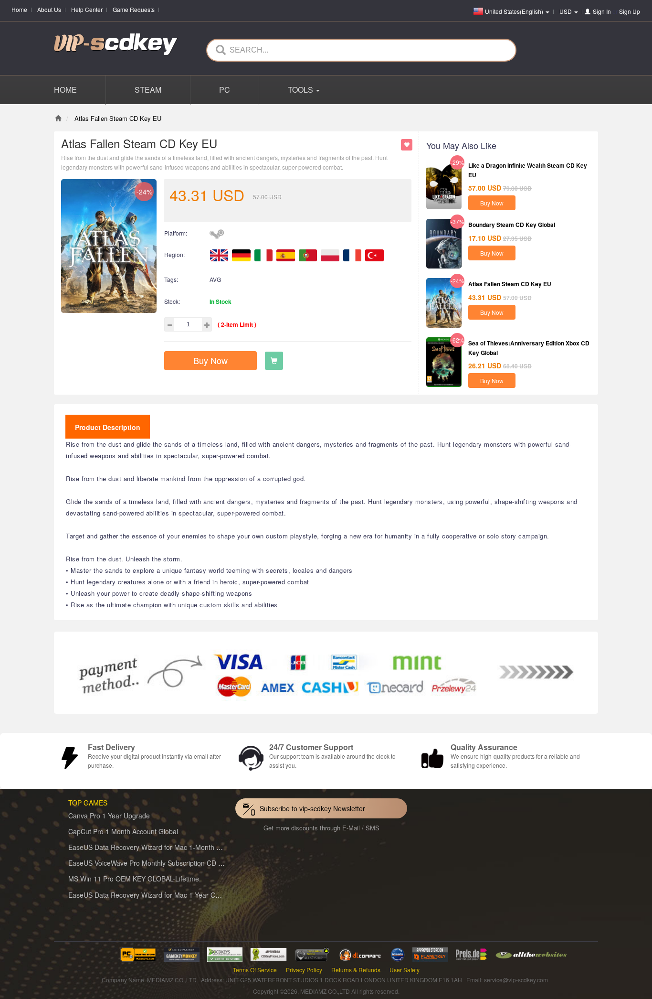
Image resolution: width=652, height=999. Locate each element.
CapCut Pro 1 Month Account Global (123, 831)
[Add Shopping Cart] (274, 361)
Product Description (107, 427)
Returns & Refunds (355, 970)
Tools (301, 89)
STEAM (148, 89)
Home (19, 9)
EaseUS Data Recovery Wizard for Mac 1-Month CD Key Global (164, 847)
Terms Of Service (255, 970)
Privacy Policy (304, 970)
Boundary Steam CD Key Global (511, 224)
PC (224, 89)
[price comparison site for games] (312, 953)
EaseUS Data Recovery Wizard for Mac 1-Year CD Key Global (161, 895)
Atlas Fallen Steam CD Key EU (509, 283)
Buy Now (210, 360)
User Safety (404, 970)
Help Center (87, 9)
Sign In (602, 11)
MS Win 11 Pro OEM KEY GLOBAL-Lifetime (133, 878)
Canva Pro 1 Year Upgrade (109, 815)
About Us (49, 9)
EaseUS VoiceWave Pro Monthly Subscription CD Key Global (159, 863)
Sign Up (629, 11)
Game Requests (134, 9)
